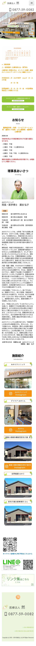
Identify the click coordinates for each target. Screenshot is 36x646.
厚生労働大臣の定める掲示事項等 (25, 631)
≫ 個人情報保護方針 (28, 627)
